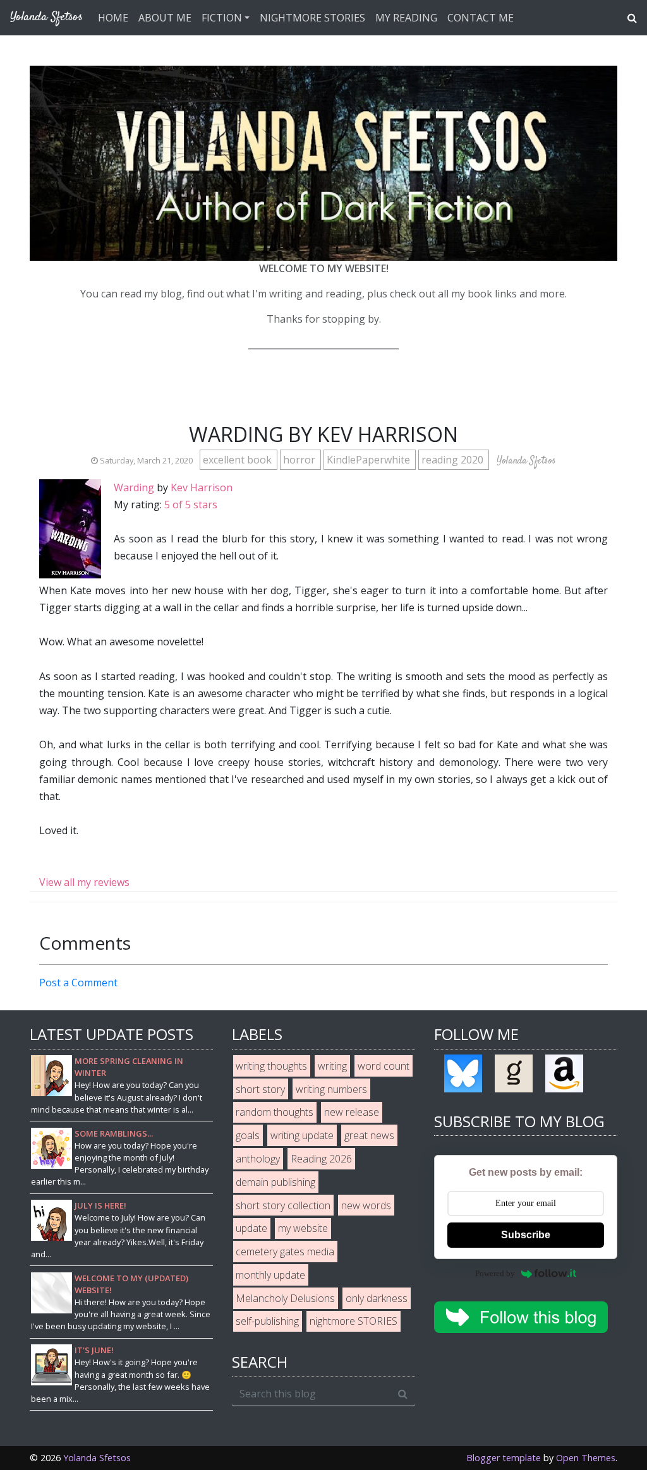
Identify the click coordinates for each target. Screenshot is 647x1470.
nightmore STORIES (353, 1321)
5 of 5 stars (190, 504)
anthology (258, 1159)
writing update (302, 1135)
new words (366, 1205)
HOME (113, 18)
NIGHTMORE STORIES (312, 18)
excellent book (238, 460)
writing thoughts (271, 1066)
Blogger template (503, 1458)
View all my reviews (84, 882)
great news (369, 1135)
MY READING (406, 18)
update (251, 1228)
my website (303, 1228)
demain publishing (275, 1182)
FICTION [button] (222, 18)
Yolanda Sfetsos (97, 1458)
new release (351, 1112)
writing (332, 1066)
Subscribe (525, 1234)
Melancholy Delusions (285, 1298)
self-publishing (267, 1321)
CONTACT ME (480, 18)
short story (260, 1089)
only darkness (377, 1298)
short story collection (283, 1205)
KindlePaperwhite (370, 460)
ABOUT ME (164, 18)
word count (383, 1066)
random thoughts (274, 1112)
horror (300, 460)
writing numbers (331, 1089)
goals (248, 1135)
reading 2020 (453, 460)
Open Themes (585, 1458)
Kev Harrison (202, 487)
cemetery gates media (285, 1251)
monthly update (270, 1275)
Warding (134, 487)
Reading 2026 (321, 1159)
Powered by (495, 1273)
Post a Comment (78, 982)
